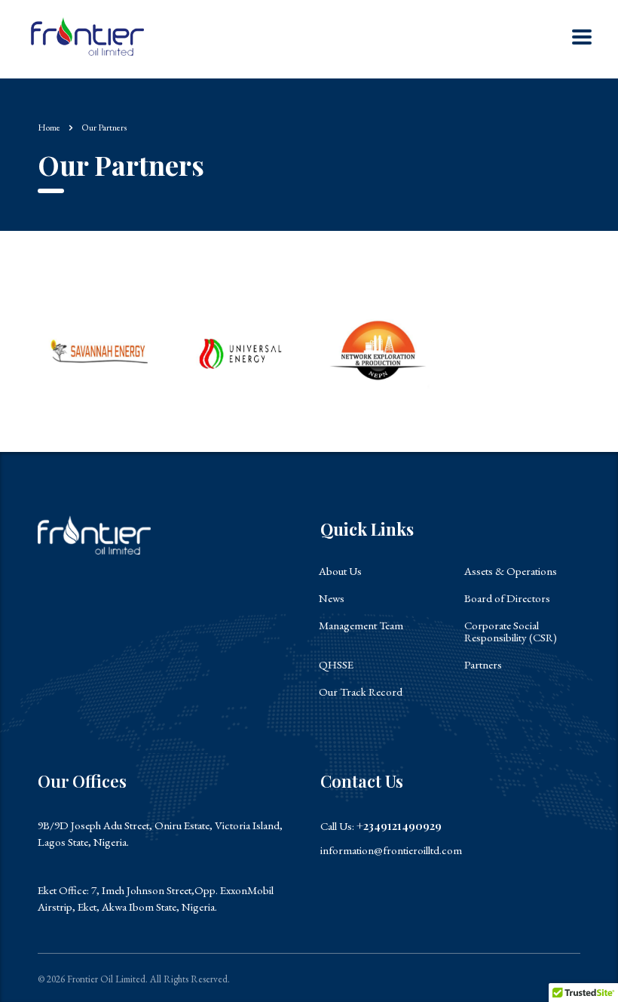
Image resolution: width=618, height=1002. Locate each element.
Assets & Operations (510, 571)
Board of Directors (507, 598)
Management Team (361, 625)
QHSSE (336, 665)
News (331, 598)
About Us (340, 571)
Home (49, 127)
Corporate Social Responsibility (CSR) (510, 631)
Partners (483, 665)
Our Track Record (360, 692)
